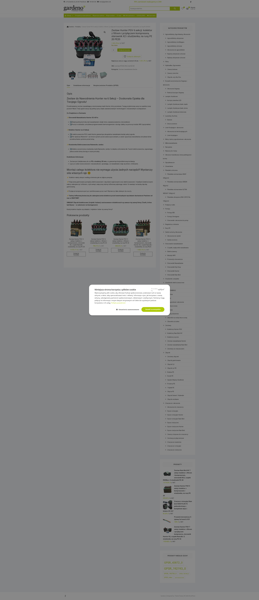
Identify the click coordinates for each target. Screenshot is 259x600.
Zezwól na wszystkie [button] (152, 309)
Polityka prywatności (118, 303)
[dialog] (129, 300)
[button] (128, 310)
